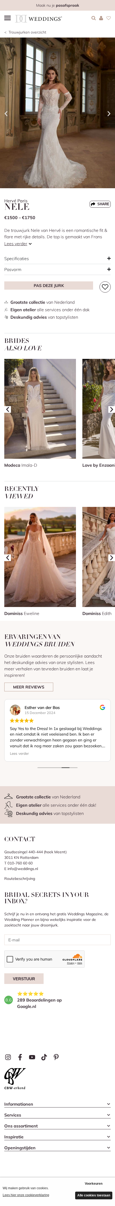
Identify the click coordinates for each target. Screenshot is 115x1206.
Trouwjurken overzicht (27, 32)
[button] (6, 113)
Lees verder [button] (19, 753)
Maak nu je (57, 5)
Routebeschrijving (19, 878)
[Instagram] (8, 1057)
